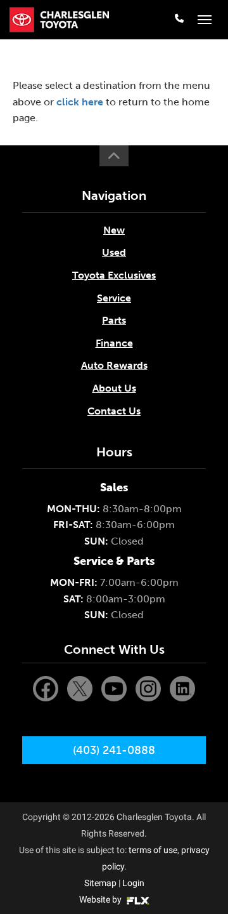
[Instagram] (149, 688)
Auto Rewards (114, 365)
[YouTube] (115, 688)
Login (133, 883)
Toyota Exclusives (114, 275)
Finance (114, 343)
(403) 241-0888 (114, 750)
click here (79, 102)
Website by (101, 899)
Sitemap (100, 883)
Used (114, 252)
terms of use (153, 850)
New (114, 230)
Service (114, 298)
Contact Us (114, 411)
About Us (114, 388)
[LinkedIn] (182, 688)
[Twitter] (81, 688)
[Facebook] (47, 688)
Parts (114, 320)
